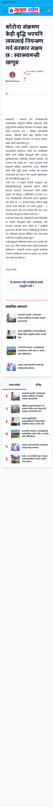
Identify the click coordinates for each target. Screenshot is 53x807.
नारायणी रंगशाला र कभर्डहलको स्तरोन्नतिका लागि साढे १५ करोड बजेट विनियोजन (31, 351)
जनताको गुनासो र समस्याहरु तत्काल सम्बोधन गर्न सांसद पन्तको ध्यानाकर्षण (31, 318)
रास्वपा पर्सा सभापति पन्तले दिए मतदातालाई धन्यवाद (31, 366)
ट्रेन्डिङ (39, 385)
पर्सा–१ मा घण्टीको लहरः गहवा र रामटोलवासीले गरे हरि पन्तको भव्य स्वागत (35, 459)
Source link (11, 270)
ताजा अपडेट (14, 385)
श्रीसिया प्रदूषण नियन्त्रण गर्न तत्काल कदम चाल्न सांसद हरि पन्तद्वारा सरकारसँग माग (34, 409)
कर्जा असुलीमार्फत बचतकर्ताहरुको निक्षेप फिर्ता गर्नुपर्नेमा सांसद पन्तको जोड (32, 334)
